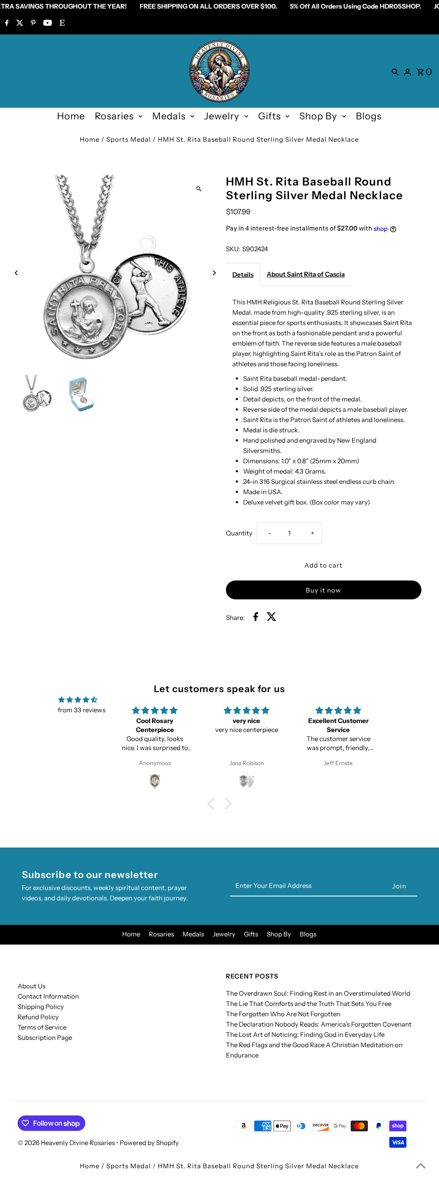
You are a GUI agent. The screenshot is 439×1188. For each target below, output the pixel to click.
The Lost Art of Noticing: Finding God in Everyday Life (305, 1034)
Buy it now (323, 590)
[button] (213, 803)
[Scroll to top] (420, 1165)
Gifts (269, 116)
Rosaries (114, 116)
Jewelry (222, 116)
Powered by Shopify (149, 1143)
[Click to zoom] (199, 188)
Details (242, 274)
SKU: (233, 249)
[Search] (395, 71)
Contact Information (48, 996)
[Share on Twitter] (272, 618)
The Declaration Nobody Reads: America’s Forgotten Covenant (319, 1024)
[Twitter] (18, 23)
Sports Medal (128, 139)
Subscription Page (45, 1037)
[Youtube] (46, 23)
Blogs (369, 116)
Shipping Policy (41, 1007)
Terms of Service (42, 1027)
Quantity (239, 533)
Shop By (318, 116)
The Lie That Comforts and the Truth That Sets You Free (308, 1004)
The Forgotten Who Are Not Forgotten (283, 1014)
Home (71, 116)
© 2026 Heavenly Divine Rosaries (67, 1143)
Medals (169, 116)
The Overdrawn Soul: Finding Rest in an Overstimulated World (318, 993)
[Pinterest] (32, 23)
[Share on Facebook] (255, 618)
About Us (31, 986)
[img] (77, 700)
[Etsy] (61, 23)
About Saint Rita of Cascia (306, 274)
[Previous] (16, 273)
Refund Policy (38, 1017)
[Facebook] (6, 23)
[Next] (214, 273)
